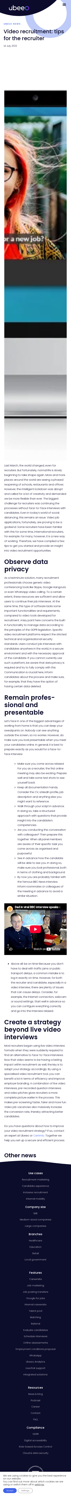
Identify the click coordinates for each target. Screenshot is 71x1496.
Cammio (38, 1135)
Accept (9, 1490)
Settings (25, 1490)
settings (39, 1484)
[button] (64, 4)
